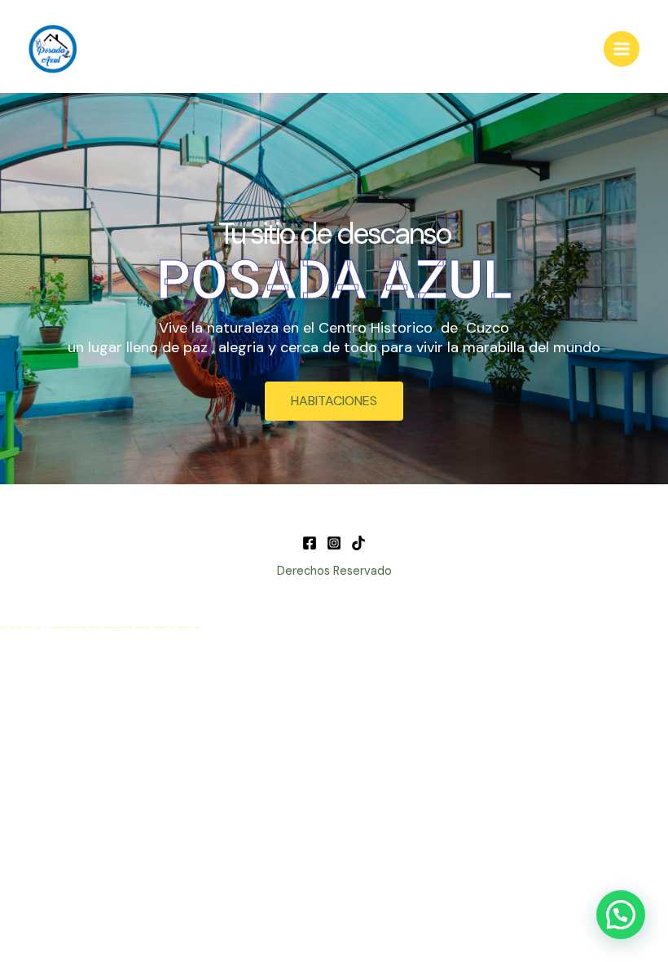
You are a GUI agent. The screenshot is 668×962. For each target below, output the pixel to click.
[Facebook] (309, 543)
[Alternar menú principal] (621, 49)
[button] (620, 914)
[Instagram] (334, 543)
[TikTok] (358, 543)
